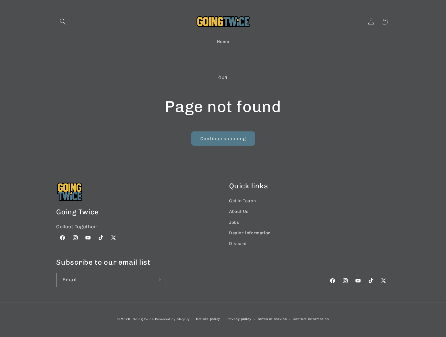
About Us (239, 211)
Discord (237, 243)
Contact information (311, 319)
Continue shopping (223, 138)
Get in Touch (242, 200)
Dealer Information (250, 233)
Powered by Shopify (172, 319)
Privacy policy (239, 319)
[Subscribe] (158, 280)
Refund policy (208, 319)
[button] (62, 21)
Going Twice (143, 319)
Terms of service (272, 319)
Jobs (234, 222)
